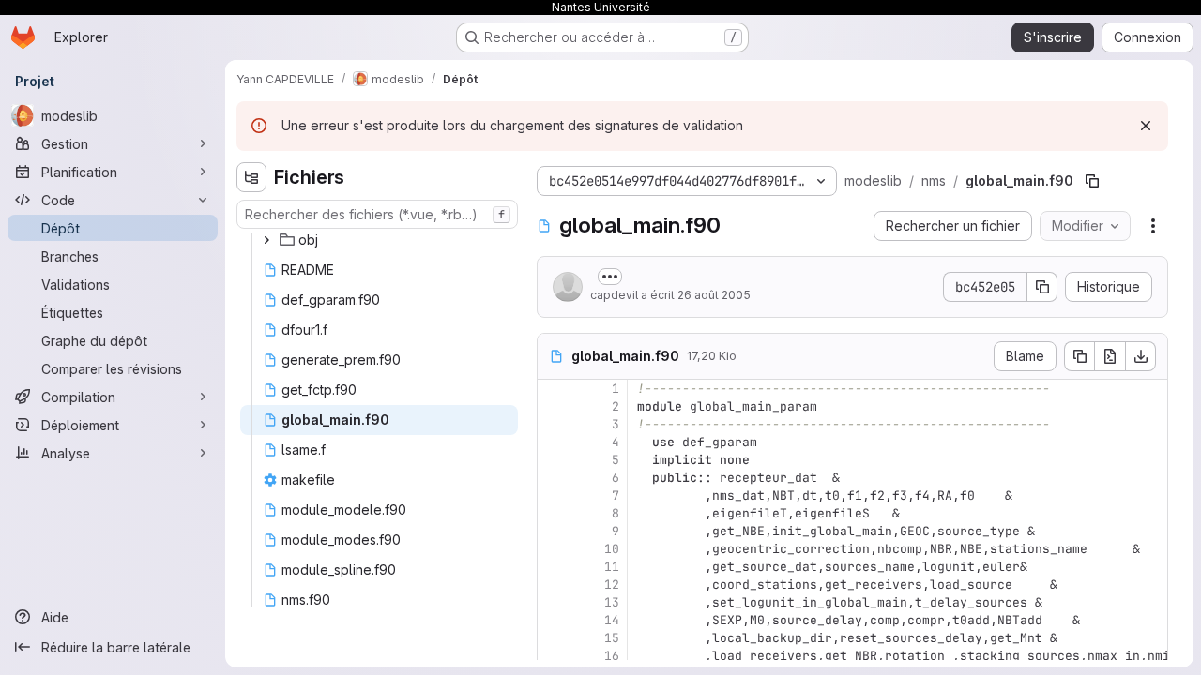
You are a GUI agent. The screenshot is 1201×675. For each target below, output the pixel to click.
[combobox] (377, 214)
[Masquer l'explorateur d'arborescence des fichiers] (251, 177)
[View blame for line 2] (553, 406)
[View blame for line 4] (553, 442)
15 (611, 638)
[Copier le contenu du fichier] (1079, 356)
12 (611, 584)
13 (611, 602)
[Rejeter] (1145, 125)
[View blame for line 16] (553, 656)
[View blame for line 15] (553, 638)
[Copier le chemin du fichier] (1092, 181)
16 (611, 656)
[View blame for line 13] (553, 602)
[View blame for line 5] (553, 460)
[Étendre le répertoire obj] (266, 240)
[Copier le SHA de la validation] (1042, 287)
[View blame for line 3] (553, 424)
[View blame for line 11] (553, 567)
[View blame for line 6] (553, 478)
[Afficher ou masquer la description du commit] (610, 276)
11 (611, 567)
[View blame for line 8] (553, 513)
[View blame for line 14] (553, 620)
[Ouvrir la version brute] (1110, 356)
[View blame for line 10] (553, 549)
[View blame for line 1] (553, 389)
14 (611, 620)
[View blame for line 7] (553, 495)
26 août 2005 (714, 295)
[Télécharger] (1141, 356)
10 (611, 549)
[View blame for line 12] (553, 584)
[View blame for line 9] (553, 531)
